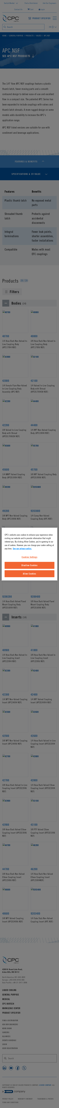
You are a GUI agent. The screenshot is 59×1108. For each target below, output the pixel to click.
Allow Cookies (29, 573)
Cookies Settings (29, 557)
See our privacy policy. (22, 548)
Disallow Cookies (29, 565)
